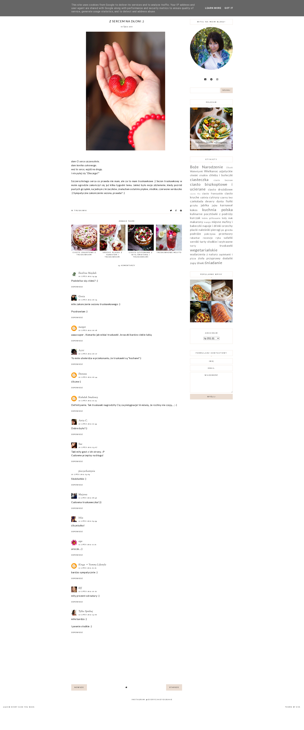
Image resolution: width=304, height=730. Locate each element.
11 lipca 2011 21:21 (88, 568)
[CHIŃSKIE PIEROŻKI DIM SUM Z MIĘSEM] (222, 300)
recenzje (208, 237)
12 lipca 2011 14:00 (88, 615)
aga (80, 541)
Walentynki (196, 171)
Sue (80, 444)
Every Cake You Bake (23, 707)
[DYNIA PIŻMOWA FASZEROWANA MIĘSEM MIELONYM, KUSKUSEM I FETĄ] (200, 300)
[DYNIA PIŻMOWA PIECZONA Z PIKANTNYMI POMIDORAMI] (200, 321)
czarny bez (226, 197)
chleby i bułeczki (221, 175)
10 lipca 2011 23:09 (80, 474)
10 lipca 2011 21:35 (88, 424)
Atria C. (83, 420)
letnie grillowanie (211, 218)
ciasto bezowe (223, 180)
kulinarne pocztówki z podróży (211, 214)
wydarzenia (197, 254)
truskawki (80, 210)
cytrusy (214, 197)
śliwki (200, 263)
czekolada (196, 201)
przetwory (226, 233)
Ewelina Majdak (88, 273)
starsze (174, 687)
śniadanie (213, 262)
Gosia (82, 296)
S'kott (229, 167)
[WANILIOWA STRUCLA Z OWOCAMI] (222, 321)
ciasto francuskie (212, 193)
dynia (220, 201)
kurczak (195, 218)
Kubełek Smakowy (88, 397)
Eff (80, 588)
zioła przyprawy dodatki (215, 258)
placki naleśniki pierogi (205, 229)
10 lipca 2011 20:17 (88, 354)
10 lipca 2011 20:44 (88, 377)
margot (82, 327)
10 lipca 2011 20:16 (88, 330)
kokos (194, 210)
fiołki (229, 201)
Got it (229, 8)
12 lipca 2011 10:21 (88, 591)
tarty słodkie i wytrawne (216, 241)
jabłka (205, 205)
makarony (196, 222)
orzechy (227, 226)
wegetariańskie (204, 250)
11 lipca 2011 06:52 (88, 498)
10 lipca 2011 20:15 (88, 300)
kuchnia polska (217, 209)
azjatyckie (226, 171)
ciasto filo (195, 194)
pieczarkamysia (87, 471)
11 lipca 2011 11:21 (87, 544)
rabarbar (195, 237)
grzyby (194, 205)
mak (230, 218)
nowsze (79, 687)
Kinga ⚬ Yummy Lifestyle (92, 564)
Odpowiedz (77, 287)
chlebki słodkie (199, 175)
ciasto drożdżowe (220, 189)
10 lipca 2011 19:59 (88, 276)
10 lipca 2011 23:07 (88, 447)
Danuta (83, 374)
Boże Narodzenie (206, 166)
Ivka (81, 518)
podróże (195, 233)
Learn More (213, 8)
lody (224, 218)
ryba (218, 237)
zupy (193, 263)
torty (193, 245)
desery (209, 201)
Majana (83, 494)
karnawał (226, 205)
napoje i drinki (212, 226)
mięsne (216, 222)
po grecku (227, 229)
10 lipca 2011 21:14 (88, 400)
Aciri (81, 350)
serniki (194, 241)
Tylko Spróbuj (86, 611)
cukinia (204, 197)
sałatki (228, 237)
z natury (212, 254)
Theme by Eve (292, 707)
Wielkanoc (211, 171)
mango (207, 222)
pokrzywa (209, 233)
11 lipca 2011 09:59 (88, 521)
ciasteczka (199, 179)
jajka (214, 205)
